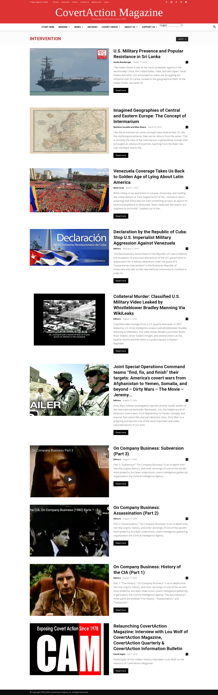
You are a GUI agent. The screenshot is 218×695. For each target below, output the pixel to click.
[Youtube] (186, 2)
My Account (96, 2)
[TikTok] (176, 2)
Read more (121, 90)
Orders (75, 2)
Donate (56, 2)
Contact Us (85, 2)
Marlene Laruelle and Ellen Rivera (129, 127)
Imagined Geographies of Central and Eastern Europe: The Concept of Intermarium (149, 116)
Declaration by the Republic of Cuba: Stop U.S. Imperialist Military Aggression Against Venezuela (150, 237)
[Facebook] (166, 2)
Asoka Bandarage (122, 62)
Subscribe (65, 2)
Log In (106, 2)
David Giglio (119, 654)
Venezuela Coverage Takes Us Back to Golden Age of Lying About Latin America (148, 176)
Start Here (48, 26)
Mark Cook (118, 187)
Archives (92, 26)
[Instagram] (171, 2)
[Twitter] (181, 2)
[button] (214, 27)
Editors (117, 248)
